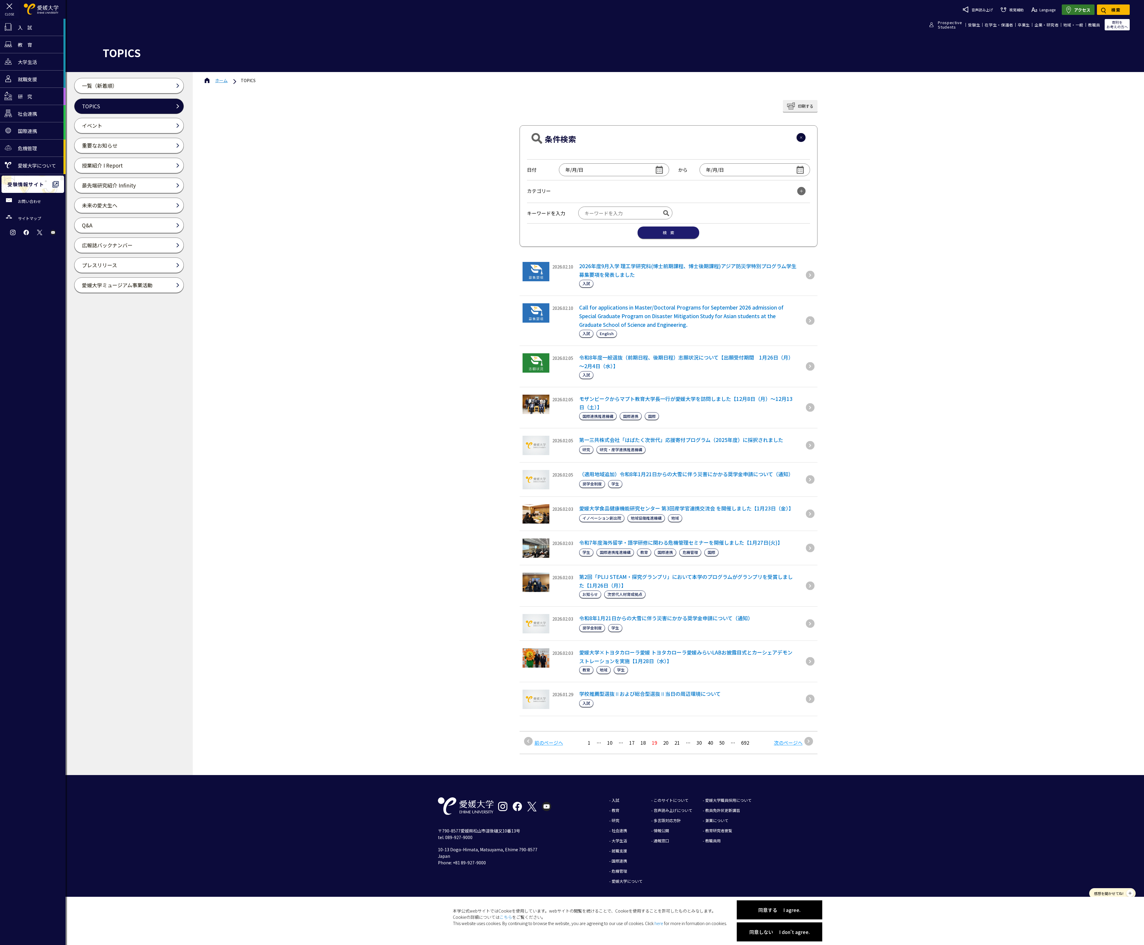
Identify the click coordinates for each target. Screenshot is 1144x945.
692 (745, 742)
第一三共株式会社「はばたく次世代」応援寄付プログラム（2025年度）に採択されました (681, 439)
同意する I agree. (779, 909)
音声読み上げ (982, 9)
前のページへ (548, 742)
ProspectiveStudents (950, 25)
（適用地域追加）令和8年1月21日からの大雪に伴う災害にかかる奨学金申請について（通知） (686, 474)
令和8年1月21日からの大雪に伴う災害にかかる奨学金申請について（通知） (666, 618)
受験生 (974, 25)
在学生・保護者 (999, 25)
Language (1047, 9)
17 (632, 742)
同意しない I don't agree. (779, 931)
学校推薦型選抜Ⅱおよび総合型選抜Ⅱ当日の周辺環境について (650, 693)
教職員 (1094, 25)
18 (643, 742)
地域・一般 (1073, 25)
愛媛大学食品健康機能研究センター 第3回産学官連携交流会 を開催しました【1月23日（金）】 (686, 508)
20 (666, 742)
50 (722, 742)
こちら (506, 917)
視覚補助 (1016, 9)
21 (677, 742)
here (659, 923)
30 (699, 742)
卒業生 (1024, 25)
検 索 (668, 232)
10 (610, 742)
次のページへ (788, 742)
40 (710, 742)
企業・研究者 (1046, 25)
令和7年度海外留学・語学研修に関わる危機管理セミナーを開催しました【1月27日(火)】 (681, 542)
